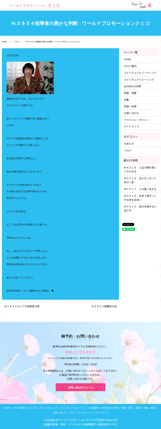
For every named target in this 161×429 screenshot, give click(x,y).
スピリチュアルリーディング (140, 73)
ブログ (16, 41)
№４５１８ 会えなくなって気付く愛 (140, 180)
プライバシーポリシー (136, 120)
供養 (126, 100)
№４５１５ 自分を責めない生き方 (140, 208)
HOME (4, 41)
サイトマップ (131, 126)
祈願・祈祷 (130, 106)
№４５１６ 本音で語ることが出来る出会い (140, 198)
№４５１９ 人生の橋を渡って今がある (140, 169)
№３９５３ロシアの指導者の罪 (21, 306)
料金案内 (94, 408)
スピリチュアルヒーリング (139, 79)
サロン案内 (130, 66)
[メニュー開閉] (149, 5)
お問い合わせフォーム (80, 387)
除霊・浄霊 (130, 93)
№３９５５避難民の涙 (104, 306)
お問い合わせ (131, 113)
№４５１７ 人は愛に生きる (140, 189)
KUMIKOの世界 (132, 86)
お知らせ (129, 144)
